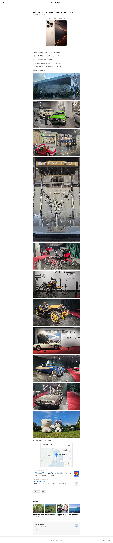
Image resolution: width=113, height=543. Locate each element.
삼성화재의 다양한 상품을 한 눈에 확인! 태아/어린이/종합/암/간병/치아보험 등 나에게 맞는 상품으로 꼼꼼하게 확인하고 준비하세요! (52, 474)
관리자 (61, 540)
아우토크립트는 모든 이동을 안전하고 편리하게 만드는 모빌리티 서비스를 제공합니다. (52, 484)
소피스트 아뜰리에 (57, 2)
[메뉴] (3, 2)
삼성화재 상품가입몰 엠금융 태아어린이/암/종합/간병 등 (48, 472)
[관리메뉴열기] (111, 2)
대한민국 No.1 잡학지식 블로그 (41, 526)
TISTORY (56, 540)
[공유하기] (37, 491)
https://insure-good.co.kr (39, 470)
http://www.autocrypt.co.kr (40, 479)
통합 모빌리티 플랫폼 (39, 481)
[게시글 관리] (39, 491)
